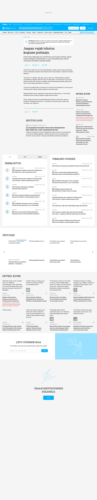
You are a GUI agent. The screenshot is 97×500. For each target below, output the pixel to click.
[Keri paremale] (93, 252)
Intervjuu (53, 293)
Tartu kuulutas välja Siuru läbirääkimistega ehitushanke (70, 205)
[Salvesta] (44, 168)
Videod (34, 32)
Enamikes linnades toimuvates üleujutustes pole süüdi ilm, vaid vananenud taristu (45, 129)
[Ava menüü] (10, 24)
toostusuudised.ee (28, 24)
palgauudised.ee (86, 24)
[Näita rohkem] (92, 24)
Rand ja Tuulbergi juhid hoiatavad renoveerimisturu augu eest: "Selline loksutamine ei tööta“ (83, 299)
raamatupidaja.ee (77, 24)
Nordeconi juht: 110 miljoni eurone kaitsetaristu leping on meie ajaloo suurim (58, 299)
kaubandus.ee (48, 24)
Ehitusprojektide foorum (36, 260)
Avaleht (4, 32)
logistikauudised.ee (38, 24)
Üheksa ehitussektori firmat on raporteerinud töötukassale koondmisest (84, 113)
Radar (69, 32)
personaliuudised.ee (57, 24)
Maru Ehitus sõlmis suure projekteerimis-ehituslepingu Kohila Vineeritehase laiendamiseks (60, 328)
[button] (25, 350)
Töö (66, 32)
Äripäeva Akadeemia (13, 259)
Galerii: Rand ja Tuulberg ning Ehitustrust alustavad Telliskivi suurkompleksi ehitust (36, 299)
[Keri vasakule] (4, 252)
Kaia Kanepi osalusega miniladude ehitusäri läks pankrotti (70, 166)
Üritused (28, 32)
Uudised (14, 176)
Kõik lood (10, 32)
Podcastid (22, 32)
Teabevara (40, 32)
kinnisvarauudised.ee (18, 24)
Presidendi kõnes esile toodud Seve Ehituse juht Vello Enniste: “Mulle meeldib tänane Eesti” (12, 328)
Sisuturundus (48, 32)
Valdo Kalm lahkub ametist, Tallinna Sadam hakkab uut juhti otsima (33, 328)
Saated (14, 201)
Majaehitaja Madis (58, 32)
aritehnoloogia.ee (67, 24)
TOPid (16, 32)
